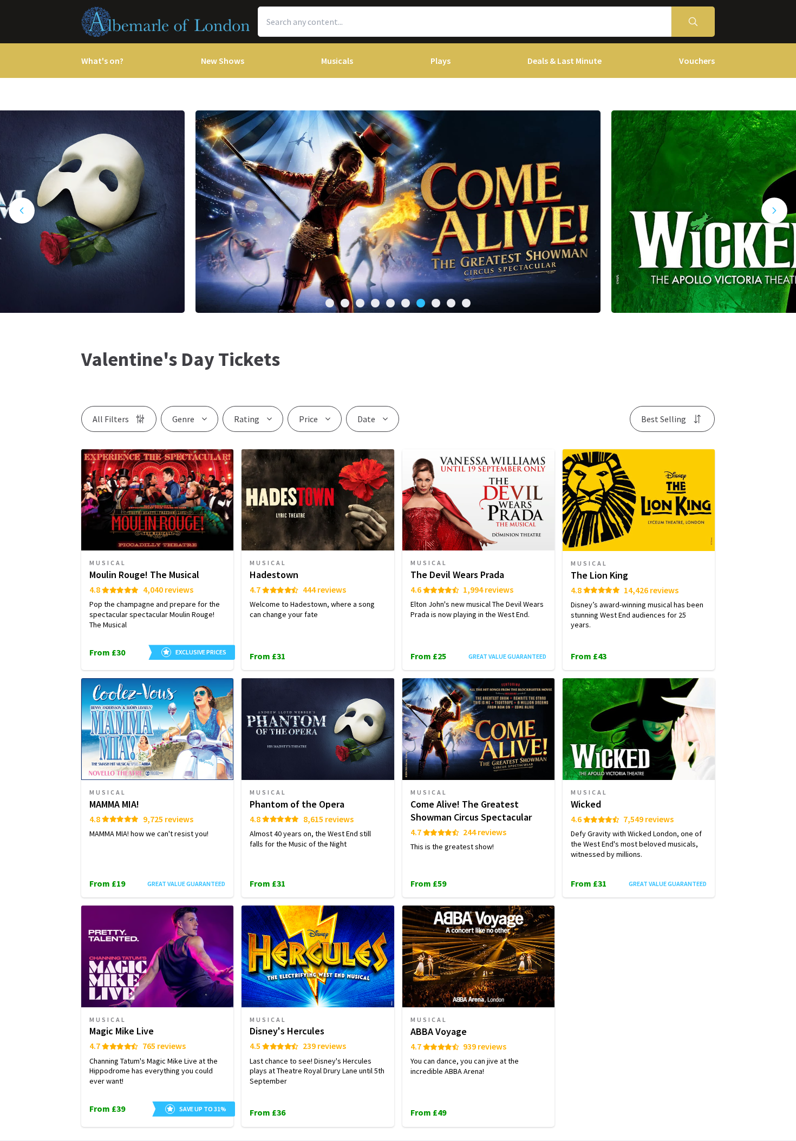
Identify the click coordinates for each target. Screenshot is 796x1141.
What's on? (102, 60)
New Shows (222, 60)
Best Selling (663, 419)
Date (366, 419)
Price (308, 419)
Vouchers (697, 60)
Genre (183, 419)
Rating (246, 419)
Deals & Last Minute (564, 60)
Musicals (337, 60)
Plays (440, 60)
